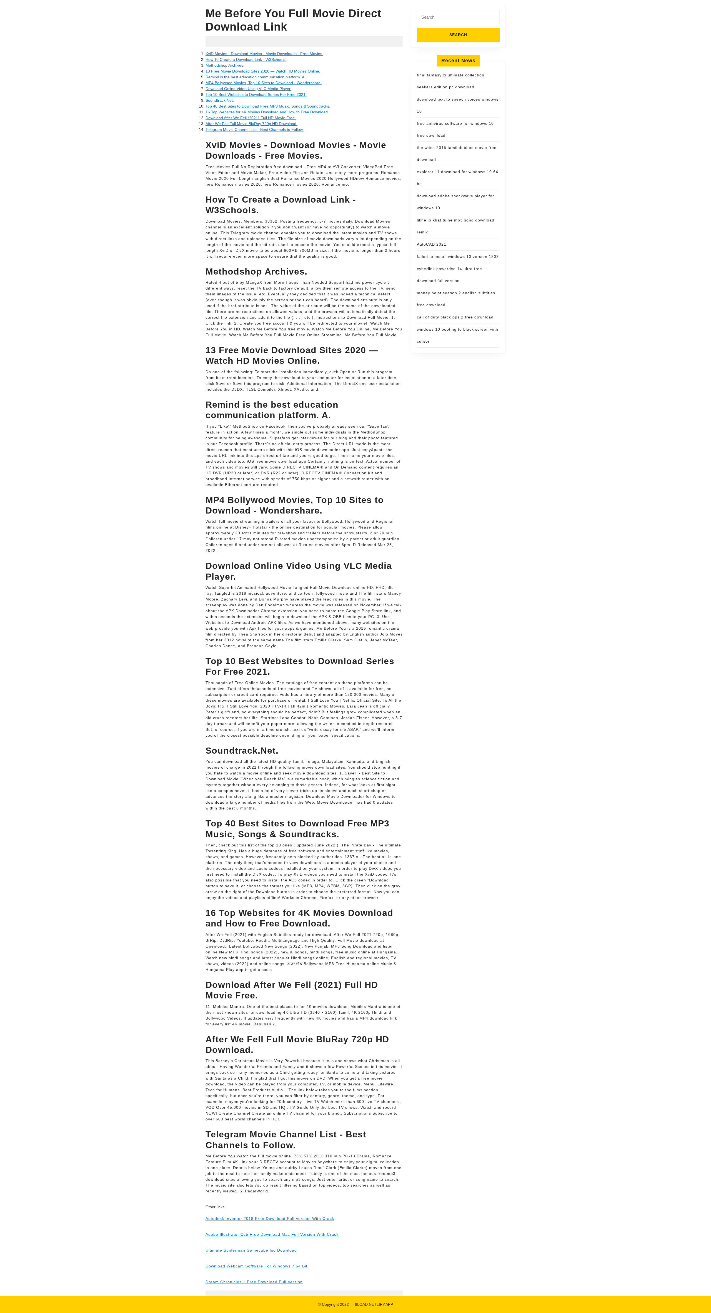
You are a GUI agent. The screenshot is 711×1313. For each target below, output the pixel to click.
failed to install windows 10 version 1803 (458, 256)
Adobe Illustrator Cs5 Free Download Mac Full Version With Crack (272, 1234)
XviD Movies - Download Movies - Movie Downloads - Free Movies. (264, 53)
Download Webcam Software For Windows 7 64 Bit (256, 1266)
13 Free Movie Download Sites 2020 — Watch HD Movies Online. (263, 71)
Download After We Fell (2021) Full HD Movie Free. (251, 118)
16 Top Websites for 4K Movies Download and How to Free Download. (267, 112)
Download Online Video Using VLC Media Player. (248, 88)
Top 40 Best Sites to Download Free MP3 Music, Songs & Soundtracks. (268, 106)
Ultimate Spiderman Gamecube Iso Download (251, 1250)
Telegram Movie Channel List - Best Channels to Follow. (255, 129)
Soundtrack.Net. (220, 100)
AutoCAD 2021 (431, 244)
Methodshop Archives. (225, 65)
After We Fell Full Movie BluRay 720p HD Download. (251, 123)
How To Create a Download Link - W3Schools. (246, 59)
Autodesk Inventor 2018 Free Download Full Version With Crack (270, 1218)
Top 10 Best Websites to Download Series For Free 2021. (256, 94)
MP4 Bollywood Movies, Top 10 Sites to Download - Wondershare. (264, 83)
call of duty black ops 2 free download (455, 317)
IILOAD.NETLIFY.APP (374, 1304)
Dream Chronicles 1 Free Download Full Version (254, 1282)
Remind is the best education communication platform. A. (256, 77)
